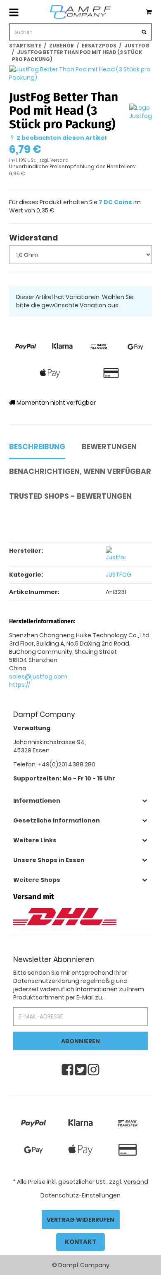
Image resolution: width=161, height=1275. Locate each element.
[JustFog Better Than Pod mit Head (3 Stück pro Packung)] (80, 73)
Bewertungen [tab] (109, 447)
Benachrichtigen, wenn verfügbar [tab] (80, 471)
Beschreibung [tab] (37, 447)
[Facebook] (67, 1070)
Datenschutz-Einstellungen (80, 1195)
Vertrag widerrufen (80, 1220)
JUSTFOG (118, 574)
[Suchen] (143, 32)
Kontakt (80, 1241)
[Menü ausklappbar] (14, 11)
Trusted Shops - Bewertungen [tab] (70, 496)
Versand (59, 160)
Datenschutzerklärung (46, 981)
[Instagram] (93, 1070)
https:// (19, 685)
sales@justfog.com (38, 676)
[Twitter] (81, 1070)
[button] (80, 801)
